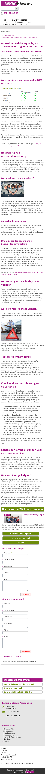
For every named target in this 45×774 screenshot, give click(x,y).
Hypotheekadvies (9, 733)
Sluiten (29, 772)
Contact (6, 741)
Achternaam (8, 566)
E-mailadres (8, 623)
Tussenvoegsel (9, 559)
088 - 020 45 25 (11, 13)
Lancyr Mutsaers (5, 31)
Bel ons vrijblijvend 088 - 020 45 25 (18, 692)
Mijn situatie (7, 739)
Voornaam (8, 553)
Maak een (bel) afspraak (20, 533)
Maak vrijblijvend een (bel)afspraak (19, 684)
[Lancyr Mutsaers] (22, 2)
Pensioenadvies (8, 735)
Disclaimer (4, 751)
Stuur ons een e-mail (21, 538)
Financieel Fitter (8, 729)
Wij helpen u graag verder (17, 679)
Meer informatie (18, 772)
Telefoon (6, 573)
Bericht (6, 579)
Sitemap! (4, 748)
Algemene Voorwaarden (9, 755)
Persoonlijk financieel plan (12, 737)
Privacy (3, 753)
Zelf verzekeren (8, 731)
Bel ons (21, 543)
